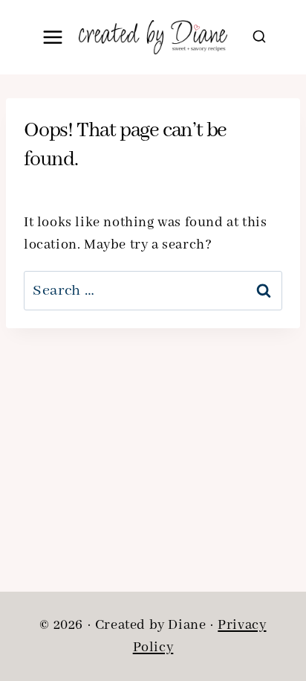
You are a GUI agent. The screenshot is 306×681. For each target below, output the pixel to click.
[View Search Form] (259, 37)
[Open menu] (53, 37)
